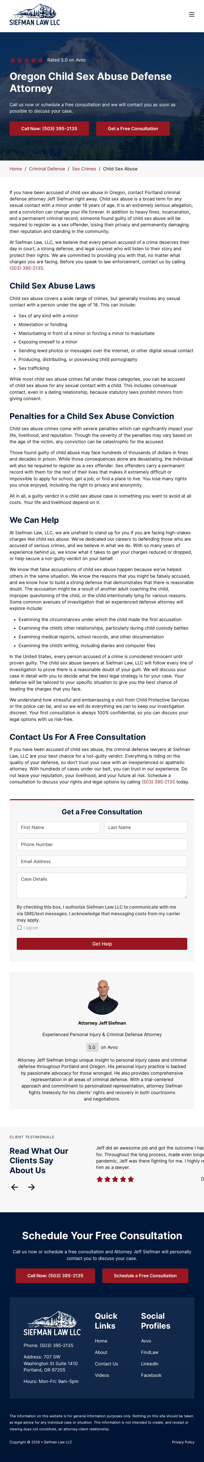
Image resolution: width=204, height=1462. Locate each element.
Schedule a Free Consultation (145, 1275)
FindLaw (150, 1352)
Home (16, 168)
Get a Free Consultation (133, 128)
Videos (102, 1375)
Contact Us (106, 1363)
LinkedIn (150, 1363)
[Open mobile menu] (191, 14)
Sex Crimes (84, 168)
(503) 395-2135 (26, 268)
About (101, 1352)
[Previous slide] (14, 1187)
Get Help (102, 944)
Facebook (151, 1375)
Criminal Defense (47, 168)
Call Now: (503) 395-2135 (49, 128)
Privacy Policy (183, 1442)
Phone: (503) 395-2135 (48, 1345)
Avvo (146, 1341)
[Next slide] (31, 1187)
